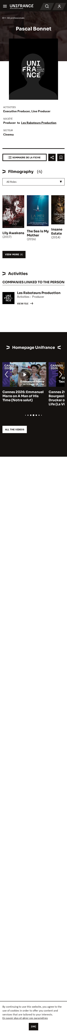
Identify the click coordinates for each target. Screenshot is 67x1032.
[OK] (33, 1026)
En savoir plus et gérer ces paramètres (25, 1018)
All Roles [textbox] (12, 181)
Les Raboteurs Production (38, 123)
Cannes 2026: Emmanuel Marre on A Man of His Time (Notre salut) (23, 396)
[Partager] (52, 157)
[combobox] (33, 181)
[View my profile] (59, 6)
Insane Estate (56, 231)
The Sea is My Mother (38, 233)
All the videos (14, 429)
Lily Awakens (13, 233)
